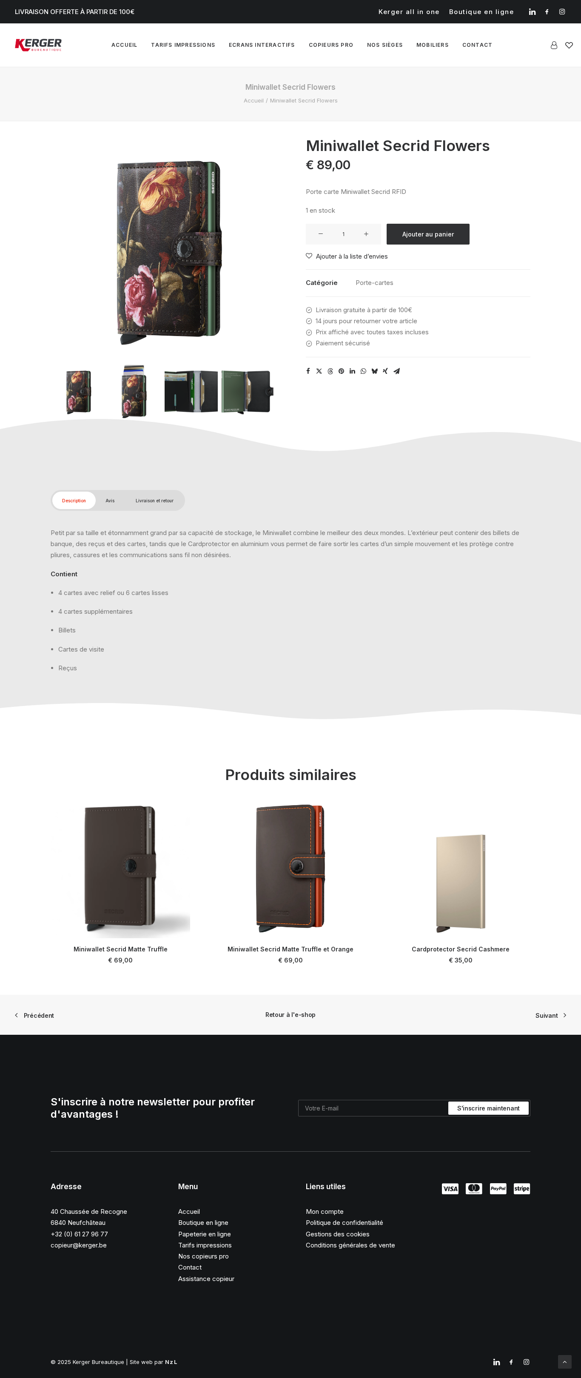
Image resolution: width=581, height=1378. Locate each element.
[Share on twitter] (319, 371)
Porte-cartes (374, 283)
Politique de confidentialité (344, 1223)
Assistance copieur (206, 1279)
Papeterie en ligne (204, 1234)
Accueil (124, 45)
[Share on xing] (385, 371)
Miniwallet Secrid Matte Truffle (121, 949)
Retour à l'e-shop (290, 1014)
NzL (171, 1361)
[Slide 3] (191, 391)
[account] (555, 45)
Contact (190, 1267)
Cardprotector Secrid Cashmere (461, 949)
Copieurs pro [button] (331, 45)
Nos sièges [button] (385, 45)
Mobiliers (432, 45)
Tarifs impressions (183, 45)
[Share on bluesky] (374, 371)
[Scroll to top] (565, 1361)
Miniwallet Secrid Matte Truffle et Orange (290, 949)
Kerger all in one (409, 12)
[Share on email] (396, 371)
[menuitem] (409, 11)
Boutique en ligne (481, 12)
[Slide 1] (77, 391)
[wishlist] (569, 45)
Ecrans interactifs (262, 45)
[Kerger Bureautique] (38, 45)
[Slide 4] (248, 391)
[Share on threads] (330, 371)
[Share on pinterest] (341, 371)
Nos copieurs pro (203, 1256)
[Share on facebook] (308, 371)
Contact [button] (477, 45)
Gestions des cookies (338, 1234)
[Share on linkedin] (352, 371)
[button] (532, 11)
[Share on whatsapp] (363, 371)
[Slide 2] (134, 391)
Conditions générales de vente (350, 1245)
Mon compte (325, 1211)
